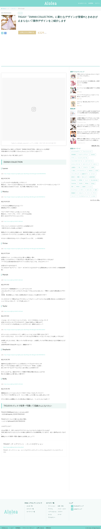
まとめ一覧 (30, 506)
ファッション (51, 506)
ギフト (82, 189)
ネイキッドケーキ (75, 164)
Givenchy (73, 180)
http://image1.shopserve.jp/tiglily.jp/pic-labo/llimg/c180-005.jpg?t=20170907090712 (24, 197)
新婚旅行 (73, 193)
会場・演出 (61, 506)
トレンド (73, 196)
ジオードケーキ (89, 161)
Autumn (91, 170)
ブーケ (94, 193)
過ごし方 (84, 177)
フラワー (60, 511)
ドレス (20, 13)
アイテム (50, 508)
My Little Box (94, 180)
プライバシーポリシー (29, 528)
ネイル (50, 514)
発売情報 (73, 154)
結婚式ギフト (85, 173)
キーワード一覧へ (95, 200)
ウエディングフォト (83, 154)
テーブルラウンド (81, 170)
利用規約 (18, 528)
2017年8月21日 (20, 421)
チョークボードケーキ (76, 161)
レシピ (90, 186)
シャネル (93, 196)
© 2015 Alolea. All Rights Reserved (92, 528)
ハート (88, 193)
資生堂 (73, 177)
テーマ (59, 514)
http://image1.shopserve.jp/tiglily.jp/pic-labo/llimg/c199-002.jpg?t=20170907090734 (24, 248)
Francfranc (73, 183)
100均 (92, 167)
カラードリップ (86, 164)
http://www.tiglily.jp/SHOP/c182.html (13, 280)
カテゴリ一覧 (30, 508)
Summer (93, 154)
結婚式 (84, 186)
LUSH (96, 170)
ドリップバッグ (75, 173)
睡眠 (78, 177)
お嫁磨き (73, 167)
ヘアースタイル (52, 511)
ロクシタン (89, 189)
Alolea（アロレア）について (33, 503)
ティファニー (74, 189)
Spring (92, 183)
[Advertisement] (50, 50)
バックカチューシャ (83, 196)
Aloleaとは (5, 528)
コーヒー (93, 173)
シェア (71, 503)
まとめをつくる (82, 3)
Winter (86, 183)
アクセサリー (51, 517)
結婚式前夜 (92, 177)
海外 (72, 186)
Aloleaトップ (6, 8)
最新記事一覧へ (96, 145)
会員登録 (90, 3)
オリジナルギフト (75, 151)
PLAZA (80, 183)
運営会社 (48, 528)
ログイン (97, 3)
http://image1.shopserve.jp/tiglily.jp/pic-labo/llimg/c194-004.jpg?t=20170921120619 (24, 329)
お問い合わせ (40, 528)
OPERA (80, 180)
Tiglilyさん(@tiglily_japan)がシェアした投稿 (24, 143)
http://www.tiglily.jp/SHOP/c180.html (13, 221)
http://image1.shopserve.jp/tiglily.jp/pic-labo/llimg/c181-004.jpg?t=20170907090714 (24, 354)
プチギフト (85, 167)
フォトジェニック (87, 151)
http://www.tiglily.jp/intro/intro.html (13, 447)
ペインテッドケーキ (82, 157)
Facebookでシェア (79, 506)
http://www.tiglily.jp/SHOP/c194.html (13, 311)
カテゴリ (13, 8)
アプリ (73, 157)
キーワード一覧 (31, 511)
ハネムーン (81, 193)
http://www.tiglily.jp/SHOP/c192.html (13, 384)
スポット (95, 164)
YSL (79, 167)
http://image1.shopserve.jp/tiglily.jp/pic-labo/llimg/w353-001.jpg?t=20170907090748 (25, 173)
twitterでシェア (78, 509)
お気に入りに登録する (27, 32)
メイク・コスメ (62, 508)
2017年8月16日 (20, 414)
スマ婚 (73, 170)
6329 (41, 33)
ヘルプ (11, 528)
